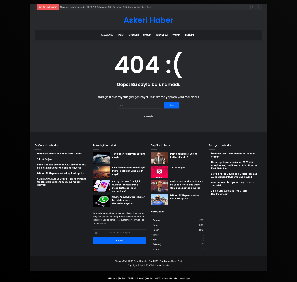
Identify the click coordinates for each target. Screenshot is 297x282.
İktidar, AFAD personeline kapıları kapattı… (184, 197)
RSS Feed (133, 261)
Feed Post (177, 261)
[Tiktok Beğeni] (159, 172)
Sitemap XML (121, 261)
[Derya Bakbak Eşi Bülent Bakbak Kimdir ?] (159, 158)
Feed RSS (153, 261)
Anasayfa (107, 35)
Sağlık (147, 35)
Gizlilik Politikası (135, 278)
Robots (143, 261)
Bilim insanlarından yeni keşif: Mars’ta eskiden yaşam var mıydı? (128, 171)
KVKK (157, 278)
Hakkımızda (112, 278)
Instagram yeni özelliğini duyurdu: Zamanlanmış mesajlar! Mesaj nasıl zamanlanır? (126, 186)
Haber (120, 35)
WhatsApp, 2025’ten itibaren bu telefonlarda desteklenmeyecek (128, 200)
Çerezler (149, 278)
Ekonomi (134, 35)
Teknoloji (162, 35)
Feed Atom (165, 261)
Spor (155, 239)
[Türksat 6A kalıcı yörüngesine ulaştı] (101, 158)
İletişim (189, 35)
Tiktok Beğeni (177, 167)
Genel (155, 225)
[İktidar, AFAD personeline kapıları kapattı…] (159, 199)
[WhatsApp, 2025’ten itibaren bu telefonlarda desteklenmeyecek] (101, 201)
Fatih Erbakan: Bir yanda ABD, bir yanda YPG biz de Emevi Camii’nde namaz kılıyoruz (186, 185)
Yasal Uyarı (185, 278)
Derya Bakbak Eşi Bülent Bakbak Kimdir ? (183, 155)
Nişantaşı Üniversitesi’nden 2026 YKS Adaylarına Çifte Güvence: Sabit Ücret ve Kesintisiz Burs (105, 7)
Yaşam (176, 35)
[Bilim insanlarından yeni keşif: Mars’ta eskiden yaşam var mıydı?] (101, 172)
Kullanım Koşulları (170, 278)
